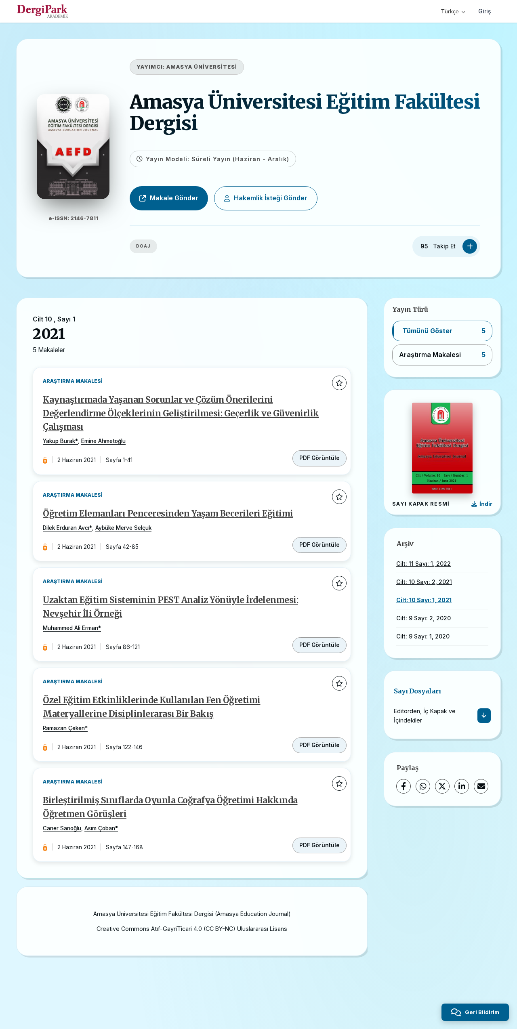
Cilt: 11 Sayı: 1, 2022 (423, 563)
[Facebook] (403, 786)
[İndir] (484, 715)
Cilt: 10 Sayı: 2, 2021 (424, 581)
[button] (442, 331)
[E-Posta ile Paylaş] (481, 786)
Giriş (484, 11)
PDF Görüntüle (319, 458)
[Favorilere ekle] (339, 383)
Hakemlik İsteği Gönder (270, 198)
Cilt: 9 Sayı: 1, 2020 (423, 636)
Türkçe (450, 11)
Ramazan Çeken (64, 728)
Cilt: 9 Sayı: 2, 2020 (423, 618)
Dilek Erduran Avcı (66, 528)
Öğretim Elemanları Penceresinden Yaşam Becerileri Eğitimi (168, 513)
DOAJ (143, 246)
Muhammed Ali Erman (70, 628)
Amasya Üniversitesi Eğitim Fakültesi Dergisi (305, 112)
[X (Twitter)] (442, 786)
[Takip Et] (469, 246)
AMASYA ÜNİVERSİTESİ (201, 67)
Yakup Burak (59, 441)
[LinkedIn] (461, 786)
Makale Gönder (174, 198)
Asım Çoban (99, 828)
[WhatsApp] (423, 786)
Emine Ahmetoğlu (103, 441)
